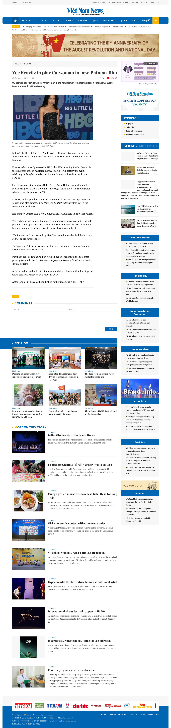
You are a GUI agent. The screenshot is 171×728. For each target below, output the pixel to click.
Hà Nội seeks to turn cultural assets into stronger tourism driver (140, 356)
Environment (109, 20)
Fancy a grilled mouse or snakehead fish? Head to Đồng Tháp (82, 496)
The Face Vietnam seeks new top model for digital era (100, 375)
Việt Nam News (85, 11)
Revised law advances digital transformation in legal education (147, 170)
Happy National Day (70, 30)
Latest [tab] (129, 146)
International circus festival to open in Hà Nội (77, 611)
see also (21, 343)
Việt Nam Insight (18, 30)
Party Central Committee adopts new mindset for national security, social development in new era (141, 253)
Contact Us (154, 2)
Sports (95, 20)
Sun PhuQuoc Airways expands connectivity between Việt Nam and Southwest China (140, 410)
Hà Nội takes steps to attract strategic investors (140, 337)
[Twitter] (103, 78)
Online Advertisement (135, 134)
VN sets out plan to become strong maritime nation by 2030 (139, 245)
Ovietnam (134, 2)
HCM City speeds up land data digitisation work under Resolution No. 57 (147, 223)
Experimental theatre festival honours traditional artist (82, 582)
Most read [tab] (148, 146)
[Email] (116, 78)
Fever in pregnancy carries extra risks (71, 670)
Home (17, 64)
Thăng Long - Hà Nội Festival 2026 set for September (101, 412)
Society (69, 20)
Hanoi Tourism (118, 27)
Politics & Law (28, 20)
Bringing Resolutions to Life (36, 27)
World (134, 20)
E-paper (130, 118)
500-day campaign (51, 30)
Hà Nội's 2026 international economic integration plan (141, 331)
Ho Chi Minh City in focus (137, 27)
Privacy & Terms (146, 714)
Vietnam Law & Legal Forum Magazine (106, 2)
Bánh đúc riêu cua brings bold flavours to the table (138, 519)
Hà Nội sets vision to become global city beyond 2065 (140, 370)
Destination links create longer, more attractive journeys (63, 412)
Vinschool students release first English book (76, 552)
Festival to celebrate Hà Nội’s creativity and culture (80, 464)
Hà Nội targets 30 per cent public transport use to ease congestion (139, 363)
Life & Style (82, 20)
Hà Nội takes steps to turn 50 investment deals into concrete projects (138, 323)
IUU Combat (33, 30)
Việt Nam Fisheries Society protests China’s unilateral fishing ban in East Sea (140, 470)
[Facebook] (100, 78)
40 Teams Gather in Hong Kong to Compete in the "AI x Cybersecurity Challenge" (148, 156)
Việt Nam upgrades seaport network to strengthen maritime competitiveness (140, 451)
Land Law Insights (101, 27)
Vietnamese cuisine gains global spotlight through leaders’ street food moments (141, 511)
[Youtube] (108, 78)
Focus (16, 27)
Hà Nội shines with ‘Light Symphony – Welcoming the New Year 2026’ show (140, 291)
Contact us (132, 714)
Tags (16, 297)
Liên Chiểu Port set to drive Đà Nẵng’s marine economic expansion (148, 209)
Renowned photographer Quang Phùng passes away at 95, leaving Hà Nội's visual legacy (27, 414)
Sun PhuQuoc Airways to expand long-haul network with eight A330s (140, 428)
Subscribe (130, 127)
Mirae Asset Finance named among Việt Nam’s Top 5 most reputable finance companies (140, 420)
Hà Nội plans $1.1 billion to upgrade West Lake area (140, 299)
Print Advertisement (134, 131)
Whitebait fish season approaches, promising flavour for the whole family (139, 502)
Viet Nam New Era (57, 27)
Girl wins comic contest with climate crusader (76, 523)
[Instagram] (113, 78)
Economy (44, 20)
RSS (157, 714)
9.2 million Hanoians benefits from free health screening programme (140, 283)
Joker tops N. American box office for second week (79, 640)
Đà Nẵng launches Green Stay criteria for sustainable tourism (26, 375)
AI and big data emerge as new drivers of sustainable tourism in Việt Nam (63, 376)
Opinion (123, 20)
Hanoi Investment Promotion (79, 27)
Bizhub (125, 2)
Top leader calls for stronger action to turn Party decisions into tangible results (141, 262)
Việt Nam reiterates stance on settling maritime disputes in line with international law (141, 460)
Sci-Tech (57, 20)
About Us (144, 2)
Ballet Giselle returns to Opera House (71, 435)
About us (122, 714)
